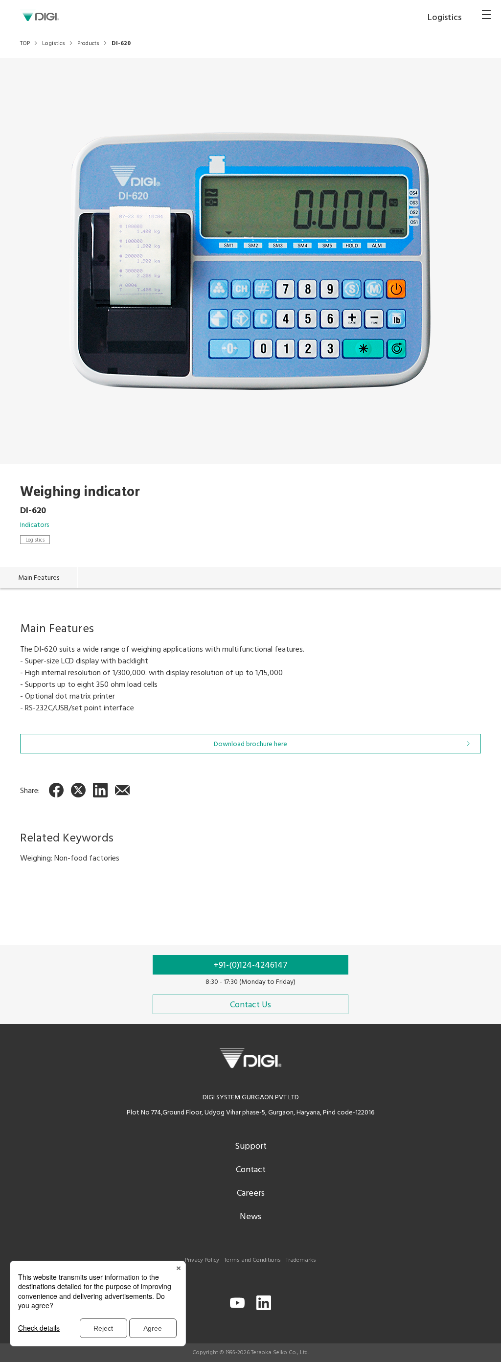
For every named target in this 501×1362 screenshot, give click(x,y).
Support (251, 1146)
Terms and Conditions (252, 1260)
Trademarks (301, 1260)
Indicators (34, 525)
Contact (251, 1170)
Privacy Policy (202, 1260)
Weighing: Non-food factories (69, 858)
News (250, 1217)
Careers (251, 1193)
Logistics (35, 540)
